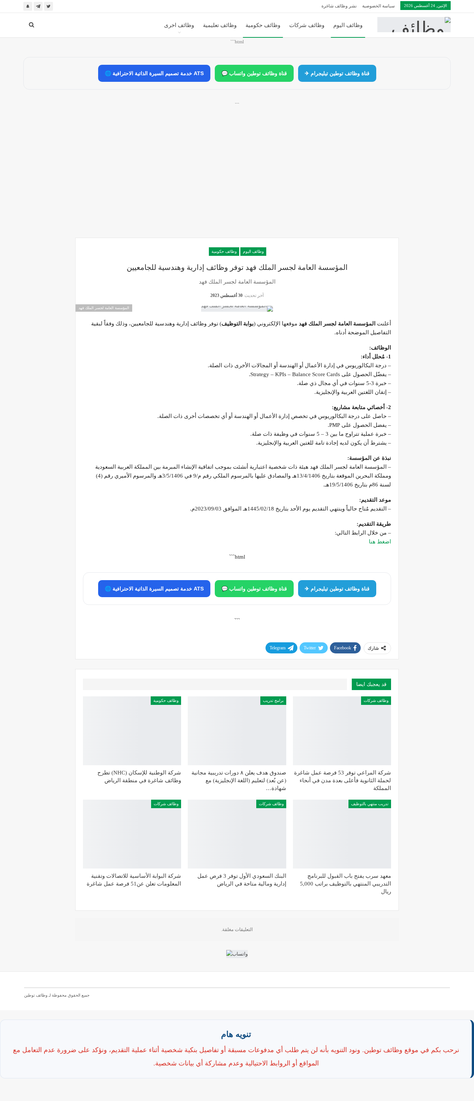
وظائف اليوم (348, 25)
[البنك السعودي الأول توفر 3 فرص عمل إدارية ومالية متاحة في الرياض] (237, 834)
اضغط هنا (380, 542)
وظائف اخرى (179, 25)
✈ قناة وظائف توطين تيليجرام (337, 73)
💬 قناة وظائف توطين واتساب (254, 73)
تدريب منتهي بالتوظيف (369, 804)
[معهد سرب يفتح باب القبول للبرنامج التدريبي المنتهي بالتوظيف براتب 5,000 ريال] (342, 834)
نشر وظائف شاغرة (339, 6)
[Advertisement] (237, 178)
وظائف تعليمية (220, 25)
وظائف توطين (35, 995)
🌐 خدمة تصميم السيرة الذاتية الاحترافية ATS (154, 73)
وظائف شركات (306, 25)
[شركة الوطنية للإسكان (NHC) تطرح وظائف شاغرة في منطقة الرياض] (132, 730)
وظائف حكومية (263, 25)
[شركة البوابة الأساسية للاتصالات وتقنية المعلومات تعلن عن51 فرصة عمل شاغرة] (132, 834)
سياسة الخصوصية (378, 6)
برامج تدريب (273, 700)
